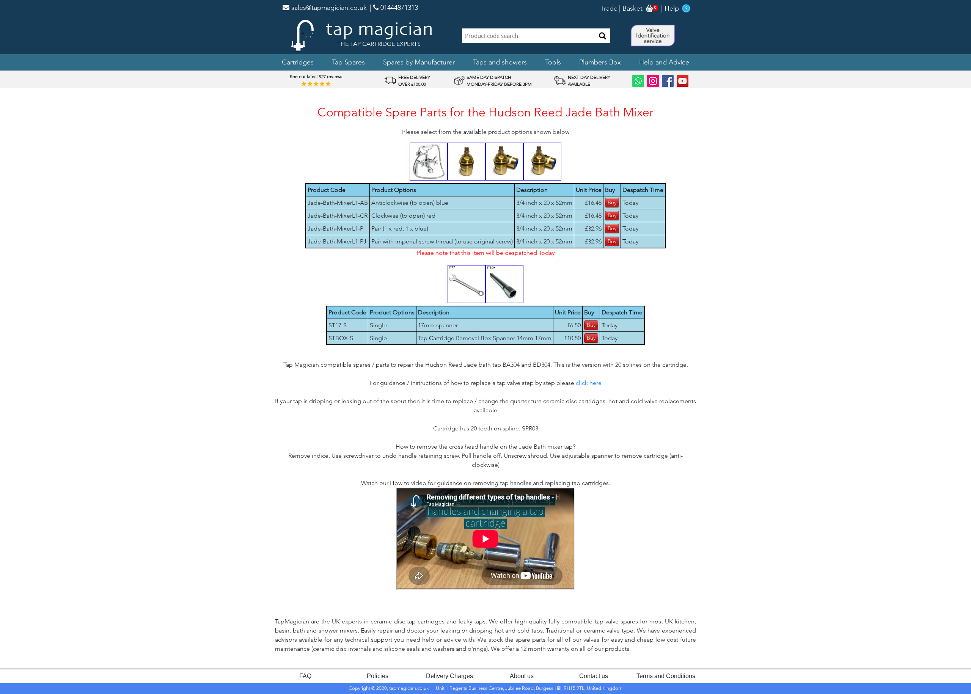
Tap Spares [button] (348, 62)
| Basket (631, 8)
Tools (553, 62)
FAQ (305, 676)
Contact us (593, 676)
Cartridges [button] (298, 62)
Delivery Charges (449, 676)
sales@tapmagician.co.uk (328, 7)
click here (589, 382)
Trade (609, 8)
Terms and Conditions (665, 676)
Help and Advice (664, 62)
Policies (377, 676)
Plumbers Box (600, 62)
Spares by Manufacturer (419, 62)
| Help (670, 8)
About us (522, 676)
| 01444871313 (394, 7)
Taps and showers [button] (500, 62)
